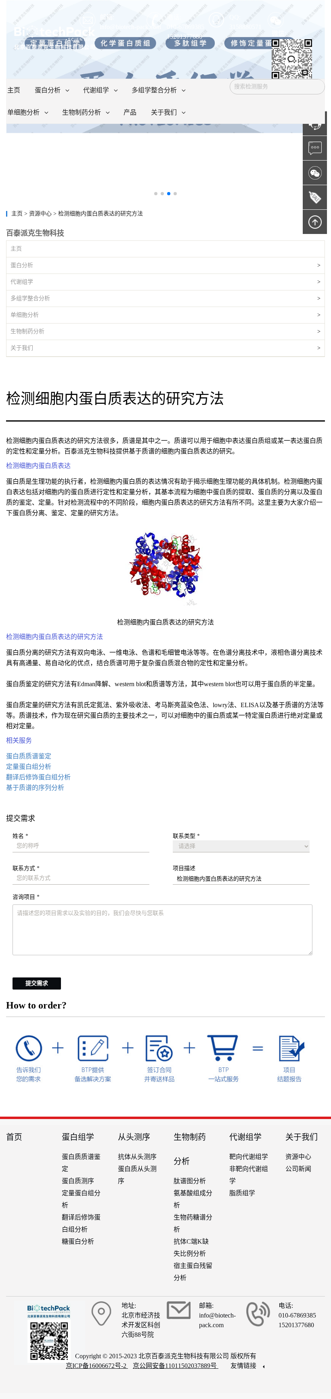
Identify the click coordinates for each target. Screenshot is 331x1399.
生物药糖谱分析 (193, 1223)
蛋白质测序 (78, 1181)
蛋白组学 (78, 1137)
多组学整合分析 (30, 298)
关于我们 (21, 348)
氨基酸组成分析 (193, 1199)
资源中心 (298, 1156)
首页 (14, 1137)
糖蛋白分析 (78, 1241)
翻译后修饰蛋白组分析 (38, 777)
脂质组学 (242, 1193)
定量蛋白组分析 (28, 766)
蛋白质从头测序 (137, 1174)
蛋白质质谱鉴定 (28, 756)
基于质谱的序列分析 (35, 787)
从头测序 (134, 1137)
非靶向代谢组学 (248, 1174)
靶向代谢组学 (248, 1156)
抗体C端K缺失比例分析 (191, 1247)
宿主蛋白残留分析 (193, 1271)
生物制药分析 (27, 331)
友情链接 (244, 1365)
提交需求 (36, 983)
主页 (17, 214)
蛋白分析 (21, 265)
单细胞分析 (24, 315)
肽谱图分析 (190, 1181)
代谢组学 (21, 282)
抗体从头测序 (137, 1156)
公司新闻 (298, 1168)
